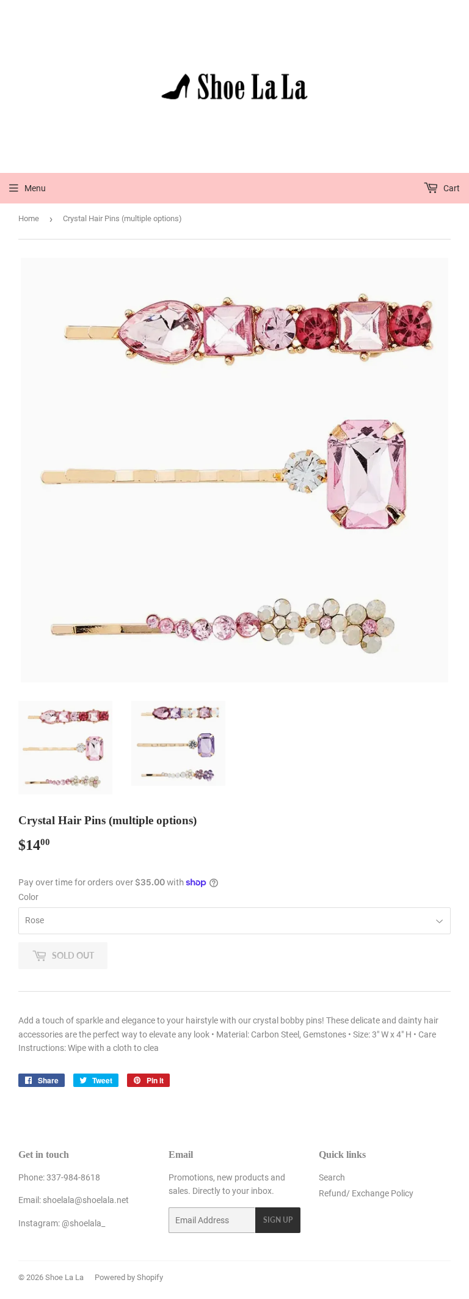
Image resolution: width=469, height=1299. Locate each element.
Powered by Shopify (129, 1277)
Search (332, 1177)
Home (28, 218)
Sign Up (278, 1219)
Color (28, 897)
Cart (451, 188)
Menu (35, 188)
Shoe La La (64, 1277)
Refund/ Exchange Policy (366, 1193)
